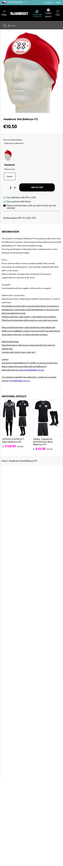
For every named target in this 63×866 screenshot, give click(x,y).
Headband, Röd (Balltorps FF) (23, 461)
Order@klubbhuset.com (19, 380)
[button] (4, 13)
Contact (48, 2)
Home (4, 461)
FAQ (58, 2)
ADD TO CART (37, 188)
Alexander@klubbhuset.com (32, 370)
